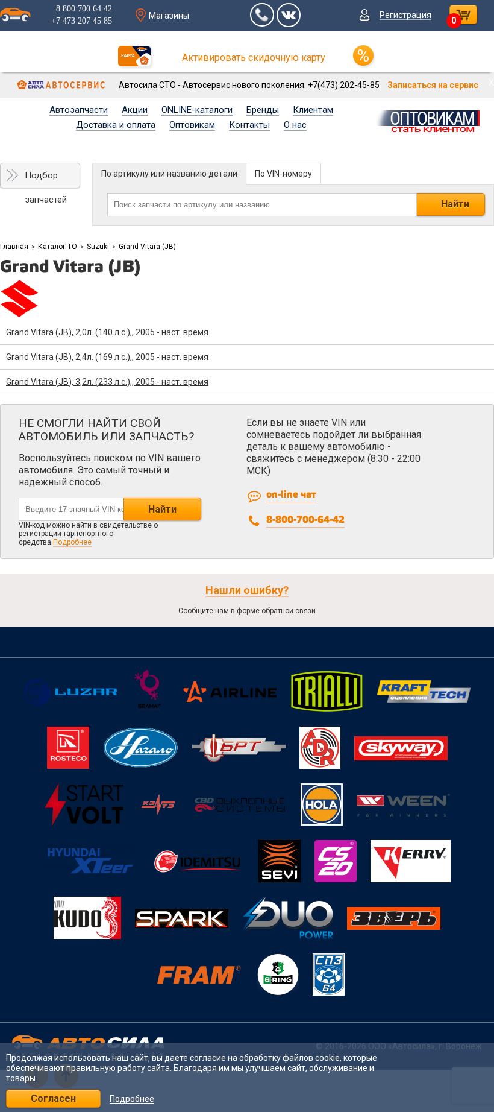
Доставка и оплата (115, 124)
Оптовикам (192, 124)
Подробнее (72, 542)
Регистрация (405, 15)
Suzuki (98, 246)
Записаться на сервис (432, 85)
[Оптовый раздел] (431, 119)
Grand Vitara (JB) (147, 246)
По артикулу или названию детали (169, 173)
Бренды (262, 109)
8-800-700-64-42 (305, 520)
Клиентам (313, 109)
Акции (135, 109)
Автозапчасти (78, 109)
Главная (14, 246)
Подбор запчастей (46, 179)
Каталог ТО (57, 246)
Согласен (53, 1098)
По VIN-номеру (283, 173)
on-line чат (291, 494)
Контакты (249, 124)
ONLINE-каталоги (197, 109)
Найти (455, 204)
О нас (295, 124)
